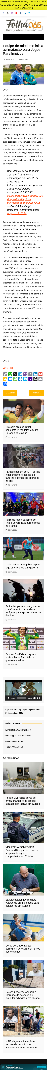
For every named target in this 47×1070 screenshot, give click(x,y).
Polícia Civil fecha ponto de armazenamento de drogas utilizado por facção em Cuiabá (23, 800)
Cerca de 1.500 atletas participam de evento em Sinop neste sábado (23, 948)
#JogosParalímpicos (19, 199)
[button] (24, 690)
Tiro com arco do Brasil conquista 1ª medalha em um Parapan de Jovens (22, 430)
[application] (23, 690)
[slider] (21, 698)
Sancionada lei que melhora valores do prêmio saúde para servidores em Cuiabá (22, 902)
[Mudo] (34, 698)
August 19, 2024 (17, 213)
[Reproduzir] (8, 698)
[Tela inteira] (38, 698)
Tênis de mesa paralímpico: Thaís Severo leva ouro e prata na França (23, 522)
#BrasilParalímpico (18, 195)
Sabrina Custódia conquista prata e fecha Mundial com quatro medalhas (21, 657)
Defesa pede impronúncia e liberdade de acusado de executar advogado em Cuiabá (23, 995)
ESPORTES (23, 60)
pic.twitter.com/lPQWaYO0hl (23, 202)
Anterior (11, 393)
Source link (8, 368)
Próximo (35, 393)
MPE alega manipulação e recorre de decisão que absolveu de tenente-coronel (21, 1044)
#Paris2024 (36, 195)
